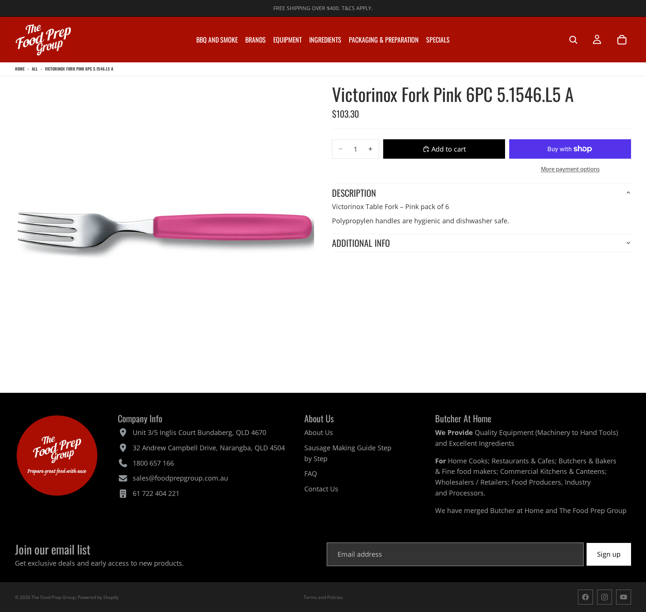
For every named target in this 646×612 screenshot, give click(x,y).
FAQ (310, 473)
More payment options (570, 169)
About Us (318, 432)
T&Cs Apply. (357, 8)
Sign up (609, 554)
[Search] (573, 39)
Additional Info (361, 242)
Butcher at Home (517, 510)
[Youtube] (623, 597)
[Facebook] (585, 597)
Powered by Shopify (98, 597)
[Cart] (621, 39)
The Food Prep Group (593, 510)
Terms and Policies (323, 597)
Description (354, 192)
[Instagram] (604, 597)
